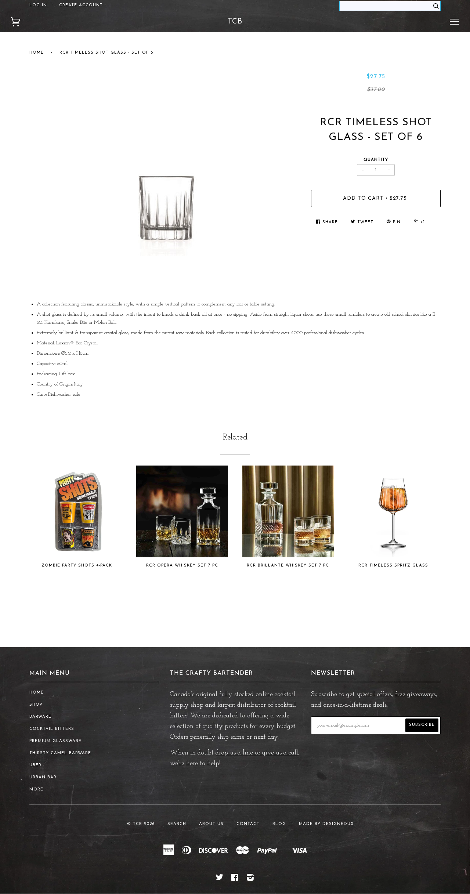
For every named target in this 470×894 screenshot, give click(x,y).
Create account (81, 5)
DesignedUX (338, 824)
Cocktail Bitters (51, 729)
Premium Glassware (55, 741)
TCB (235, 21)
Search (176, 824)
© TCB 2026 (141, 824)
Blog (279, 824)
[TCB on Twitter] (220, 879)
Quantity (376, 160)
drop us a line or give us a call (257, 753)
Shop (35, 705)
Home (36, 53)
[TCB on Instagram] (250, 879)
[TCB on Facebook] (235, 879)
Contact (248, 824)
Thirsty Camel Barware (60, 753)
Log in (38, 5)
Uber (35, 765)
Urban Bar (43, 777)
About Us (211, 824)
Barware (40, 717)
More (36, 790)
